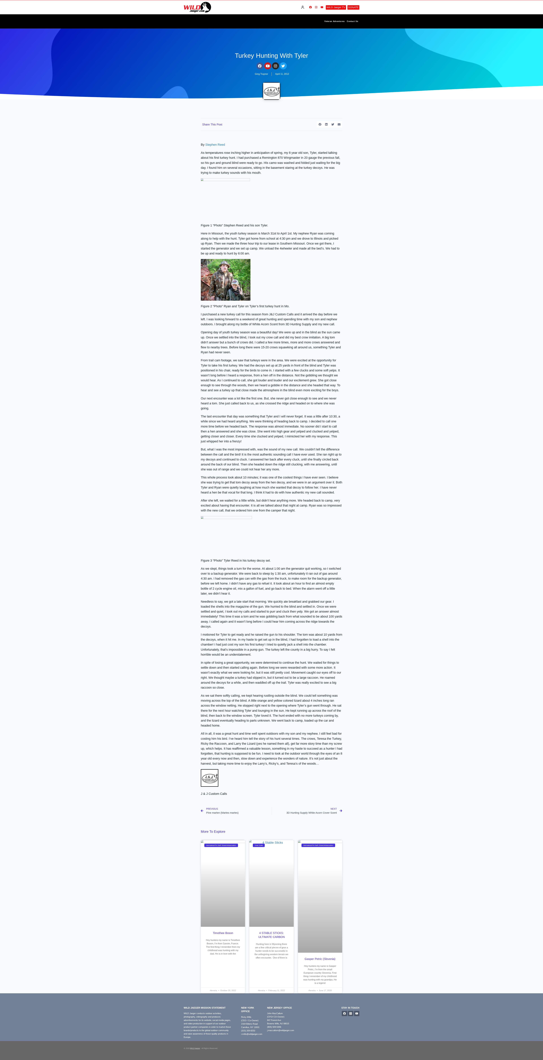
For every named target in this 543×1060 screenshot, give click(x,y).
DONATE (353, 7)
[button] (320, 124)
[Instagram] (316, 7)
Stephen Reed (215, 144)
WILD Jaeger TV (336, 7)
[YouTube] (321, 7)
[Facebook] (310, 7)
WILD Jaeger (195, 1048)
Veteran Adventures (334, 21)
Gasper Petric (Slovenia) (320, 958)
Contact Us (352, 21)
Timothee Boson (223, 933)
